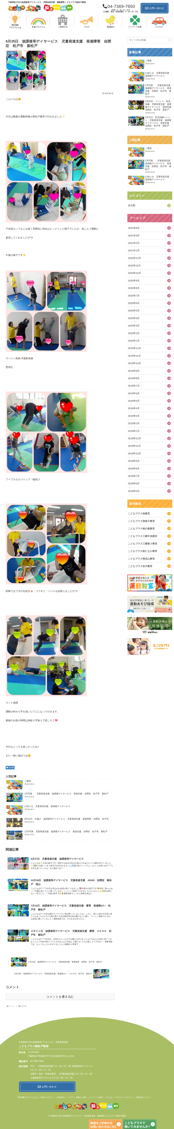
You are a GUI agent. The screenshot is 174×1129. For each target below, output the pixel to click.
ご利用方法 (60, 1097)
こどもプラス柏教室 (139, 513)
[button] (169, 40)
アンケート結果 (96, 1097)
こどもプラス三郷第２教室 (142, 543)
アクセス (108, 1097)
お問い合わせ (156, 8)
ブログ (70, 1097)
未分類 (11, 767)
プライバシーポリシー (124, 1097)
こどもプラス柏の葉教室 (141, 528)
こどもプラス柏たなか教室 (142, 551)
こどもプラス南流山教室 (141, 558)
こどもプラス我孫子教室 (141, 521)
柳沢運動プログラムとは (27, 1097)
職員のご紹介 (81, 1097)
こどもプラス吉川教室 (140, 566)
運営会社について (143, 1097)
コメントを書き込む (60, 996)
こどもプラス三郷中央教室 (142, 536)
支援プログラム (46, 1097)
